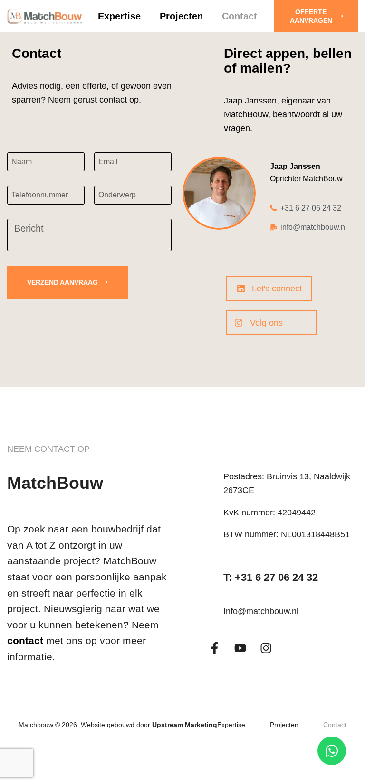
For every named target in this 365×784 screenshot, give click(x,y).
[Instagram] (266, 648)
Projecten (181, 16)
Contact (239, 16)
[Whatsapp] (331, 751)
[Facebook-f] (215, 648)
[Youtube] (240, 648)
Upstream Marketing (184, 724)
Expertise (119, 16)
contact (25, 640)
